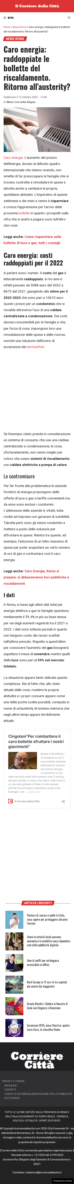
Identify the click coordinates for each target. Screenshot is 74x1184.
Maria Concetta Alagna (20, 102)
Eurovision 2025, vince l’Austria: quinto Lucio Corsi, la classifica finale (48, 1027)
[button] (69, 17)
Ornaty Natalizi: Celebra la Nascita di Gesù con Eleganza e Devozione (47, 1006)
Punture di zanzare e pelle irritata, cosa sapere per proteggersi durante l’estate (47, 919)
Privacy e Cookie (13, 1081)
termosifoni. (36, 347)
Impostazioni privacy (62, 1181)
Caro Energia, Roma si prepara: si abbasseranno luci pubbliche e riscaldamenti (36, 577)
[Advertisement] (37, 392)
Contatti (10, 1089)
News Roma (19, 27)
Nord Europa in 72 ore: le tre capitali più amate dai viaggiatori (47, 984)
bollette (24, 213)
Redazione (10, 1085)
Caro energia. (14, 158)
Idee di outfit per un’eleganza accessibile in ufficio (43, 962)
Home (7, 27)
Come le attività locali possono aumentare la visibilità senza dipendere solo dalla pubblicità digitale (48, 941)
